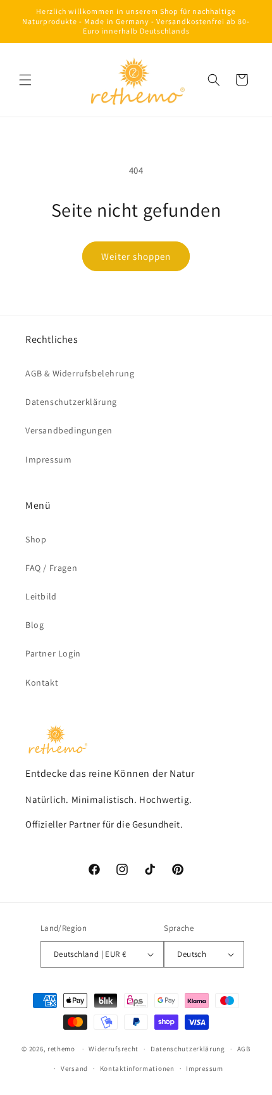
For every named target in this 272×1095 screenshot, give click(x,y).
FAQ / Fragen (51, 567)
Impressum (48, 459)
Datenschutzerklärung (71, 401)
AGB (243, 1048)
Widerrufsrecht (114, 1048)
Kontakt (41, 682)
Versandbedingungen (69, 430)
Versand (74, 1068)
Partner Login (53, 653)
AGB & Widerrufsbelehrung (79, 373)
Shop (35, 539)
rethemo (61, 1048)
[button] (25, 80)
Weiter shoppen (136, 256)
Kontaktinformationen (137, 1068)
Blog (34, 625)
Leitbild (41, 596)
